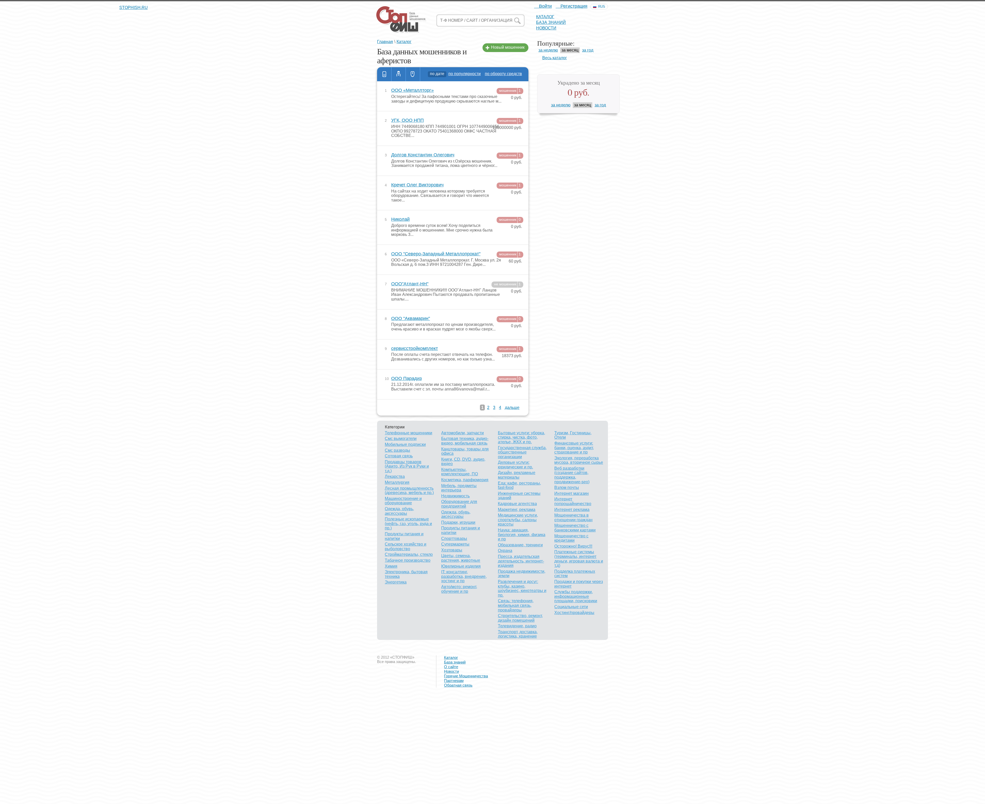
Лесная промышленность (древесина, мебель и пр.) (409, 490)
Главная (385, 41)
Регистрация (573, 6)
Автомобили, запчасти (462, 433)
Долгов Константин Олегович (422, 155)
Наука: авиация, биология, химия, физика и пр (521, 534)
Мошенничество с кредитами (571, 538)
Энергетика (396, 582)
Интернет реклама (571, 509)
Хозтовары (451, 550)
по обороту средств (503, 74)
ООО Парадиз (406, 378)
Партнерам (454, 680)
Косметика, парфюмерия (464, 480)
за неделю (548, 50)
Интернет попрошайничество (572, 501)
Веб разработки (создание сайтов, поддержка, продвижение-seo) (571, 475)
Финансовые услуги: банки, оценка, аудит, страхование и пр (574, 447)
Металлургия (397, 482)
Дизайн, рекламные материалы (516, 474)
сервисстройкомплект (414, 348)
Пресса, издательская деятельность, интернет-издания (521, 561)
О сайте (451, 667)
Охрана (505, 550)
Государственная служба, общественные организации (522, 452)
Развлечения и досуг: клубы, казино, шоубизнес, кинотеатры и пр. (522, 588)
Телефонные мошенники (384, 74)
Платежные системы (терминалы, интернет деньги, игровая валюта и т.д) (578, 559)
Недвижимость (455, 496)
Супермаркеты (455, 544)
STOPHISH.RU (401, 19)
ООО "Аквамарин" (410, 318)
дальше (512, 407)
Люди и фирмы (398, 74)
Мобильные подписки (405, 444)
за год (587, 50)
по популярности (464, 74)
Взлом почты (566, 487)
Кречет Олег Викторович (417, 185)
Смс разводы (397, 450)
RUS (601, 6)
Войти (545, 6)
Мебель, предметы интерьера (459, 488)
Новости (546, 28)
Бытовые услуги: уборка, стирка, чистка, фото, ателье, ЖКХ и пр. (521, 437)
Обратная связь (458, 685)
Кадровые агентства (517, 503)
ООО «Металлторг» (412, 90)
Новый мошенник (508, 47)
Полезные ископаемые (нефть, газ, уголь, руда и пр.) (408, 523)
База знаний (551, 22)
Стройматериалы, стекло (409, 554)
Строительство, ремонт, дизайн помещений (520, 618)
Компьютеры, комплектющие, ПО (459, 471)
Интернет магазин (571, 493)
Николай (400, 219)
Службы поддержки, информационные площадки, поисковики (575, 596)
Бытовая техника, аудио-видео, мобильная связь (464, 440)
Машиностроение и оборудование (403, 500)
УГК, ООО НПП (407, 120)
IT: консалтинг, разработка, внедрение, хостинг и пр (464, 576)
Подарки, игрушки (458, 522)
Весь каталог (554, 58)
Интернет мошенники (413, 74)
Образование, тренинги (520, 545)
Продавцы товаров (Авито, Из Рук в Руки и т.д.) (407, 466)
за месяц (570, 50)
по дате (437, 74)
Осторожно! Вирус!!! (573, 546)
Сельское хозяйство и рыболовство (405, 546)
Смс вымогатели (401, 438)
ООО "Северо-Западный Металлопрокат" (435, 254)
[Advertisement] (154, 767)
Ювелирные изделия (461, 566)
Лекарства (395, 476)
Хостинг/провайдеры (574, 612)
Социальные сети (571, 607)
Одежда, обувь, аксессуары (399, 511)
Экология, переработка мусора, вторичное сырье (578, 460)
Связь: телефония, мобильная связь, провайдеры (516, 605)
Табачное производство (407, 560)
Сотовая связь (399, 456)
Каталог (545, 17)
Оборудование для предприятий (459, 503)
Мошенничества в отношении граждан (573, 517)
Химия (391, 566)
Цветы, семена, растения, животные (460, 558)
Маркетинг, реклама (516, 509)
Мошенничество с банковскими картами (575, 527)
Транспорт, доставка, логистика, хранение (518, 634)
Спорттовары (454, 538)
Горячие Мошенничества (466, 676)
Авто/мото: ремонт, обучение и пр (459, 589)
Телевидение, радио (517, 626)
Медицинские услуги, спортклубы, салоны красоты (518, 519)
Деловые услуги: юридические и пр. (515, 464)
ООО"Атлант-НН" (409, 284)
